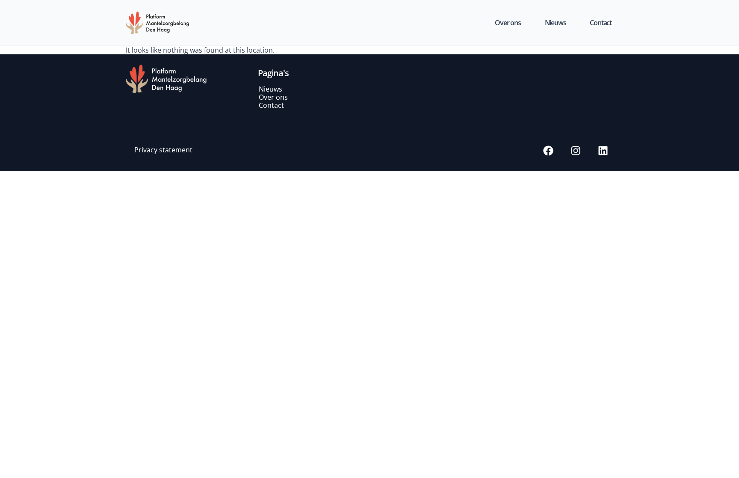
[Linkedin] (603, 150)
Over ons (507, 22)
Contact (601, 22)
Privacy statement (163, 149)
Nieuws (555, 22)
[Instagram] (575, 150)
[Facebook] (548, 150)
